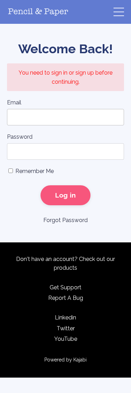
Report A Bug (65, 298)
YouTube (65, 339)
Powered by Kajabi (65, 360)
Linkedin (65, 317)
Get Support (65, 287)
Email (14, 102)
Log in (65, 195)
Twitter (66, 328)
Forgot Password (65, 220)
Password (19, 136)
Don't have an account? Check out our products (65, 263)
